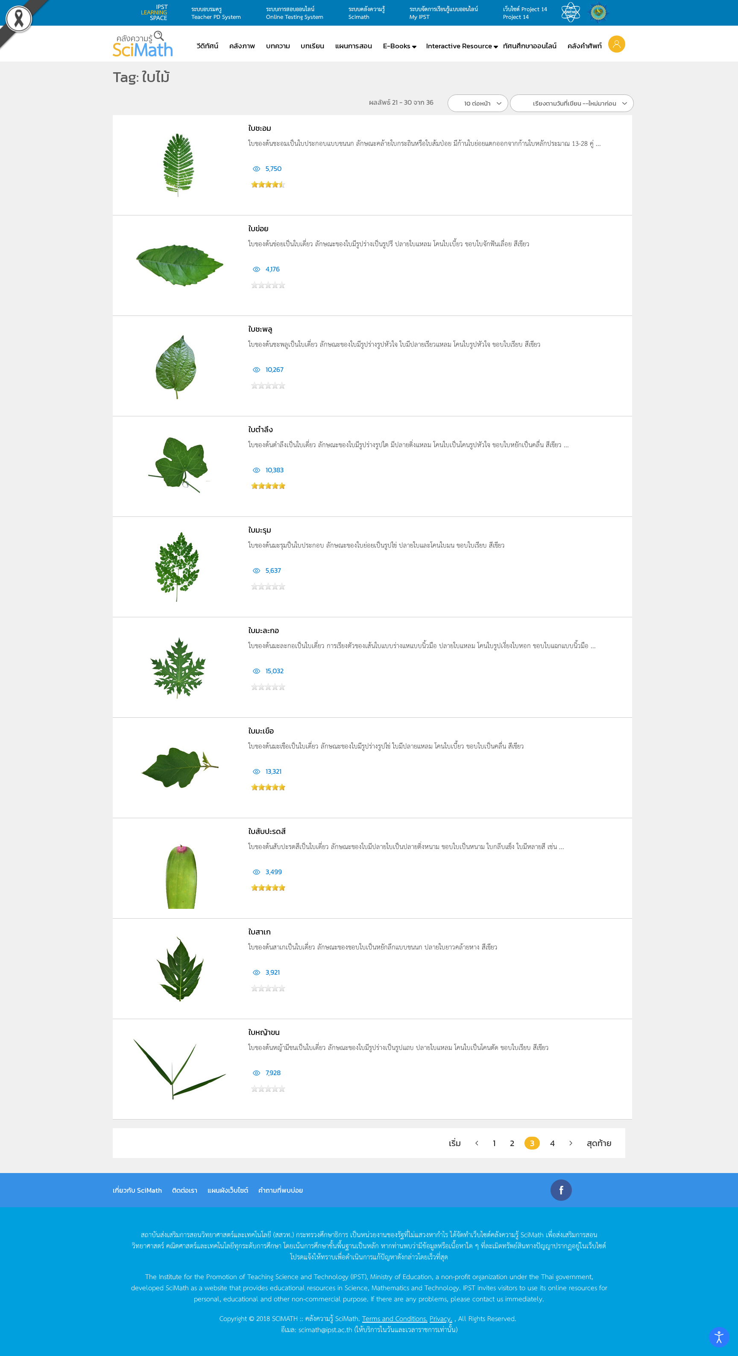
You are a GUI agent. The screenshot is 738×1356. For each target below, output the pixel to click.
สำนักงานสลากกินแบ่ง (600, 12)
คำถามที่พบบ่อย (280, 1190)
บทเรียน (312, 45)
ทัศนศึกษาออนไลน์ (529, 45)
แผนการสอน (353, 45)
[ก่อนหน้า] (476, 1143)
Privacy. (441, 1318)
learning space (156, 12)
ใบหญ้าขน (264, 1032)
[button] (616, 44)
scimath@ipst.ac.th (325, 1329)
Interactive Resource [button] (459, 45)
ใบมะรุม (260, 530)
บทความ (278, 45)
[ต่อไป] (570, 1143)
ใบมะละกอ (264, 630)
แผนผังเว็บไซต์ (228, 1190)
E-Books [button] (396, 45)
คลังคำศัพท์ (585, 45)
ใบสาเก (260, 931)
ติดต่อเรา (184, 1190)
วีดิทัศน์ (207, 45)
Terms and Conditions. (395, 1318)
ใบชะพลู (260, 329)
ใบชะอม (260, 128)
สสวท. (573, 12)
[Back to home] (143, 43)
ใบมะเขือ (261, 731)
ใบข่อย (259, 228)
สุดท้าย (599, 1143)
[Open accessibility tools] (719, 1337)
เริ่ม (455, 1143)
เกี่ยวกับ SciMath (137, 1190)
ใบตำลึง (261, 429)
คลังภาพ (242, 45)
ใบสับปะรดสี (267, 831)
